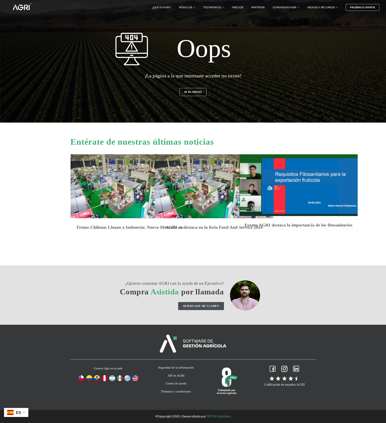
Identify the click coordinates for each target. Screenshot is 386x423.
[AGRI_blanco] (22, 4)
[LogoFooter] (193, 336)
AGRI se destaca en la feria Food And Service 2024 (214, 227)
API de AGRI (176, 375)
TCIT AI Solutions (219, 416)
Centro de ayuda (176, 383)
